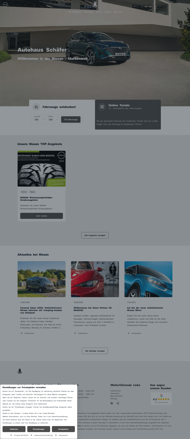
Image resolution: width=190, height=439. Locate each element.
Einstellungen (38, 429)
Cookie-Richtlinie (21, 435)
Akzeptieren (63, 429)
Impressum (63, 435)
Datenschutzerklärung (43, 435)
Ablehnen (14, 429)
